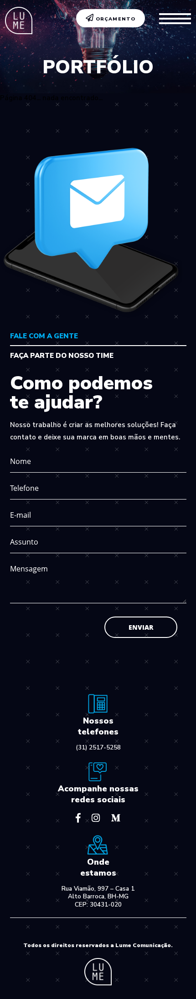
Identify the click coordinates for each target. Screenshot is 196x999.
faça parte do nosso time (61, 355)
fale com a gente (44, 336)
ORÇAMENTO (114, 18)
